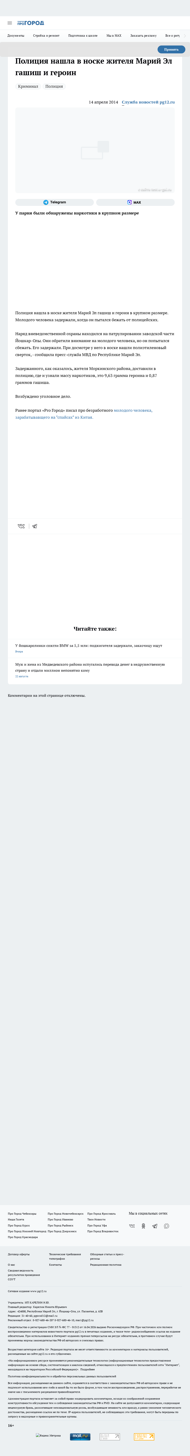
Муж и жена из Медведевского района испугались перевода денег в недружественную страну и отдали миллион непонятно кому (90, 670)
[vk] (22, 526)
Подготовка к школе (83, 35)
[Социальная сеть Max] (135, 202)
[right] (185, 36)
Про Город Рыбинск (60, 1225)
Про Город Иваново (60, 1219)
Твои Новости (96, 1219)
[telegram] (36, 526)
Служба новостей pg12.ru (148, 102)
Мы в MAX (114, 35)
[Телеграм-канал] (54, 202)
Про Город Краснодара (23, 1237)
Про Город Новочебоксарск (65, 1213)
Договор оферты (19, 1254)
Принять (171, 49)
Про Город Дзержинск (62, 1231)
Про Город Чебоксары (22, 1213)
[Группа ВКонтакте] (132, 1226)
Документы (15, 35)
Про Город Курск (19, 1225)
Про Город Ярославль (101, 1213)
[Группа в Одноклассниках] (143, 1226)
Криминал (28, 86)
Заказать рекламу (143, 35)
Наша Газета (16, 1219)
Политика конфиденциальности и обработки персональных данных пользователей (62, 1376)
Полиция (54, 86)
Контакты (55, 1264)
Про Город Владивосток (102, 1231)
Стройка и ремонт (46, 35)
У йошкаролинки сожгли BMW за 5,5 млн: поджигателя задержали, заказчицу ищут (88, 648)
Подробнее (87, 1369)
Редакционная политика (105, 1264)
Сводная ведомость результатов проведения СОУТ (24, 1275)
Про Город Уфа (97, 1225)
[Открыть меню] (9, 23)
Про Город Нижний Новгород (27, 1231)
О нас (11, 1264)
